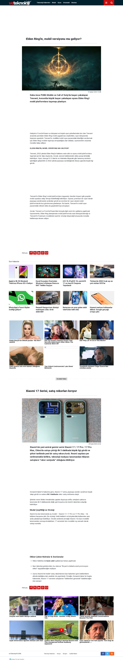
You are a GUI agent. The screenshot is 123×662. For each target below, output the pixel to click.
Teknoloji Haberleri (43, 2)
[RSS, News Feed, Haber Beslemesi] (112, 653)
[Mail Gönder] (46, 253)
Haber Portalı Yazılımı (18, 659)
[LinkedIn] (39, 253)
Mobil (54, 2)
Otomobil (66, 2)
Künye (59, 653)
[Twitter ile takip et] (107, 653)
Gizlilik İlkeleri (73, 653)
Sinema (74, 2)
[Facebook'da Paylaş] (31, 253)
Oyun (59, 2)
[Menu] (106, 2)
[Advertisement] (61, 20)
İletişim (65, 653)
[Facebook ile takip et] (103, 653)
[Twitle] (35, 253)
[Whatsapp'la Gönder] (42, 253)
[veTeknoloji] (20, 2)
